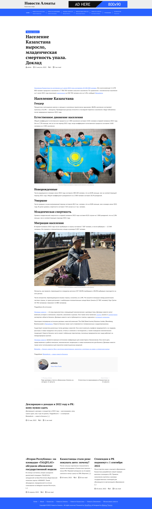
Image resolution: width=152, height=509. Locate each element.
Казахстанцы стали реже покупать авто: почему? (75, 460)
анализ (99, 315)
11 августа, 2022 (41, 67)
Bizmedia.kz (99, 93)
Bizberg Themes (107, 505)
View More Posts (56, 366)
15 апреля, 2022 (33, 492)
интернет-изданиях (102, 317)
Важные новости (33, 32)
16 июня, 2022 (66, 478)
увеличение (61, 93)
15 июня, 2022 (101, 489)
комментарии (112, 315)
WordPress (88, 505)
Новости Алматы (62, 501)
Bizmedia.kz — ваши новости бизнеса (55, 354)
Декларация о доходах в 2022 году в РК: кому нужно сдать (50, 406)
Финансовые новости (110, 501)
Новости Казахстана (77, 501)
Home (35, 501)
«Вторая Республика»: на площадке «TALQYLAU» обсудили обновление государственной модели (41, 464)
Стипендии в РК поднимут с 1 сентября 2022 (108, 462)
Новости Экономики (94, 501)
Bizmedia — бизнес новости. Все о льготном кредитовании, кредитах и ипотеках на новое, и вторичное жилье (71, 349)
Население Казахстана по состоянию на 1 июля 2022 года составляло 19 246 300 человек (65, 88)
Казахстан (50, 501)
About (42, 501)
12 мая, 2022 (32, 420)
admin (29, 67)
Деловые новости (40, 312)
